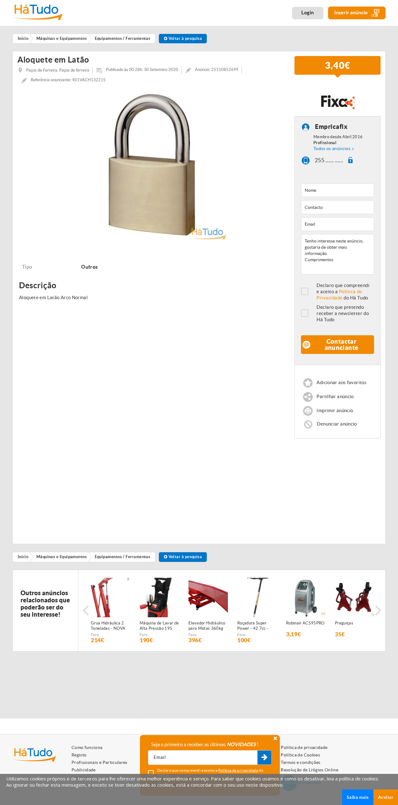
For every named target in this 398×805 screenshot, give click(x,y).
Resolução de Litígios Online (309, 769)
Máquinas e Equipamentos (61, 556)
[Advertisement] (341, 488)
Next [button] (378, 610)
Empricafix (331, 126)
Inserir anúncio (351, 12)
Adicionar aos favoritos (342, 382)
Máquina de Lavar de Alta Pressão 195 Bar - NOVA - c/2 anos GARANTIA (159, 626)
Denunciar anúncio (337, 423)
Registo (79, 754)
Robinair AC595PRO (305, 623)
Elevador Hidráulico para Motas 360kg (206, 626)
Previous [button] (86, 610)
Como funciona (87, 747)
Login (307, 12)
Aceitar (385, 797)
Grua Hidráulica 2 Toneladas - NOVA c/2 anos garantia (108, 626)
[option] (151, 165)
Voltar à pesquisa (184, 38)
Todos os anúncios (331, 148)
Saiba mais (358, 797)
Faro (95, 635)
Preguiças (344, 623)
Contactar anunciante (342, 344)
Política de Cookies (300, 754)
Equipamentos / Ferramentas (122, 556)
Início (23, 556)
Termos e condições (300, 762)
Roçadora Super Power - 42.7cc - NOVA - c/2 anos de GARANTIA (256, 626)
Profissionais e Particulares (99, 762)
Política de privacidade (304, 747)
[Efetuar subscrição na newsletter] (264, 758)
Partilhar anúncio (335, 396)
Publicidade (84, 769)
